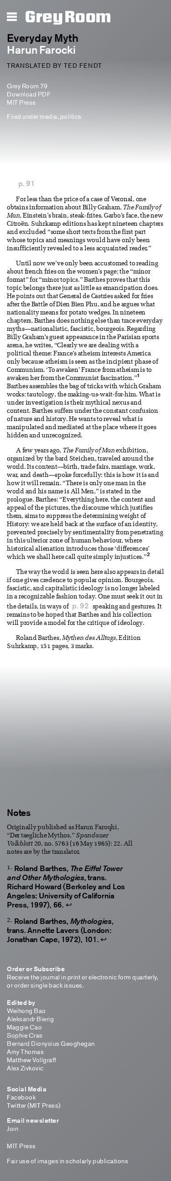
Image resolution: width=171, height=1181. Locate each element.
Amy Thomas (25, 1051)
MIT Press (21, 102)
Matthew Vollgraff (32, 1060)
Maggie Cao (24, 1027)
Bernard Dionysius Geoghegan (51, 1043)
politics (71, 116)
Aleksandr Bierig (30, 1019)
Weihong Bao (26, 1010)
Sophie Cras (25, 1035)
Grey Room (68, 17)
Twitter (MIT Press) (34, 1105)
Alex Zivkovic (25, 1068)
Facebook (21, 1097)
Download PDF (29, 94)
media (48, 116)
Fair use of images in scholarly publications (67, 1161)
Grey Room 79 (27, 86)
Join (12, 1128)
